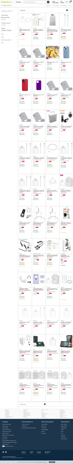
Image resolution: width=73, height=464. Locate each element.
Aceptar (52, 462)
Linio (62, 433)
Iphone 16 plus (7, 411)
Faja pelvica (24, 411)
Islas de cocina (43, 416)
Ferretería (9, 30)
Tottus (62, 431)
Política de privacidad (39, 452)
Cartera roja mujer (25, 412)
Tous (42, 411)
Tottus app (63, 435)
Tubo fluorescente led (8, 417)
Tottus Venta (63, 436)
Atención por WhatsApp (6, 424)
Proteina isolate (7, 414)
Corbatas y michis (44, 415)
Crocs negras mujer (62, 411)
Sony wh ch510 (25, 417)
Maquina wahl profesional (63, 415)
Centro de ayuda (5, 426)
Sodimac (62, 429)
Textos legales (4, 436)
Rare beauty (24, 416)
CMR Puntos (43, 426)
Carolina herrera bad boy (45, 409)
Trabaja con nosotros (25, 424)
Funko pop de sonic (62, 410)
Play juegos (6, 410)
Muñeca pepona (7, 412)
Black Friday (43, 433)
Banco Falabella (64, 424)
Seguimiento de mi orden (6, 431)
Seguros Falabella (64, 426)
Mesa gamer (43, 414)
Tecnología (4, 30)
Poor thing (24, 410)
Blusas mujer (61, 414)
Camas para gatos (44, 417)
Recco (42, 412)
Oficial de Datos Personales (48, 452)
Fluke (42, 410)
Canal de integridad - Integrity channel (9, 440)
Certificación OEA (5, 444)
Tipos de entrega (5, 427)
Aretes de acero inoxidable (26, 415)
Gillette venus (61, 416)
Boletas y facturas (5, 433)
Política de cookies (32, 452)
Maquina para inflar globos (63, 417)
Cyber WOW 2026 (44, 429)
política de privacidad (39, 462)
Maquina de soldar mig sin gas (9, 416)
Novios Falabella (44, 424)
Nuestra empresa (64, 438)
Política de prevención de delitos (8, 435)
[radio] (19, 39)
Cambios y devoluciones (6, 429)
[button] (36, 2)
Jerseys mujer (61, 409)
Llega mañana (4, 19)
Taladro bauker (7, 415)
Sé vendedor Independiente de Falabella (29, 427)
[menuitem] (47, 5)
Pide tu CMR (43, 427)
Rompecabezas (7, 409)
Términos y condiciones (24, 452)
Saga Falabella (63, 427)
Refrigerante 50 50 (25, 409)
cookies (45, 462)
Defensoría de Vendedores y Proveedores (9, 442)
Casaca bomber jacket (26, 414)
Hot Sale (42, 431)
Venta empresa (24, 426)
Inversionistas (4, 438)
